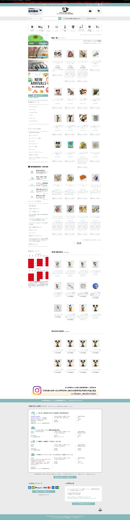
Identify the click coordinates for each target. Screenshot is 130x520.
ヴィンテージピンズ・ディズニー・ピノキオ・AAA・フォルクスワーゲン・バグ (95, 186)
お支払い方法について (34, 208)
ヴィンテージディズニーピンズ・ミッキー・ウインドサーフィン (82, 217)
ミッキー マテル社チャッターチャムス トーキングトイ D (83, 351)
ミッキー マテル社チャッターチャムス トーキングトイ (95, 316)
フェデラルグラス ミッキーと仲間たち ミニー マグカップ (58, 294)
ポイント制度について (34, 211)
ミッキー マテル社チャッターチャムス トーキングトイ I (83, 371)
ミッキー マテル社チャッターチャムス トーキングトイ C (70, 351)
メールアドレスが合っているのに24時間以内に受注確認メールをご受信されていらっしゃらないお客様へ (38, 240)
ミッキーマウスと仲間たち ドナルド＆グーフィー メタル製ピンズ (95, 62)
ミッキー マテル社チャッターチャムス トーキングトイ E (95, 351)
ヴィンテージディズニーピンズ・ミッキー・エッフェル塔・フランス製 (70, 62)
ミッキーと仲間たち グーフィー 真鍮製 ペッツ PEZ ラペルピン (70, 126)
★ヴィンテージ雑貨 (33, 146)
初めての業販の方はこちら (35, 227)
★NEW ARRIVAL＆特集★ (34, 132)
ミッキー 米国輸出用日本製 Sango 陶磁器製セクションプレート (82, 294)
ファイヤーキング (33, 106)
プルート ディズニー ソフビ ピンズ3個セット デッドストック (70, 153)
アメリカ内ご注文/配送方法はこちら (34, 14)
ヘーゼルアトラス (33, 112)
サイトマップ (126, 0)
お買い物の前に (32, 205)
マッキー (31, 115)
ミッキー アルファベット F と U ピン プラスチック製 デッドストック (57, 62)
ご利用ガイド (91, 4)
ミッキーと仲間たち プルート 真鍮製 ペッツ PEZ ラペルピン (58, 126)
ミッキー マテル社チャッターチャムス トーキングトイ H (70, 371)
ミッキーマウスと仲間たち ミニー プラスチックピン (57, 100)
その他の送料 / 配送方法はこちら (34, 13)
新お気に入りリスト (33, 244)
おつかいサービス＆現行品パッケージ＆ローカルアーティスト (38, 158)
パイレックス (32, 109)
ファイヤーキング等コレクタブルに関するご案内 (38, 223)
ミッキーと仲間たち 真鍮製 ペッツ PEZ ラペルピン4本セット (83, 126)
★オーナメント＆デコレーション (35, 152)
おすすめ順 (94, 41)
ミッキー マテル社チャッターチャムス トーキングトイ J (95, 371)
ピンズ (94, 34)
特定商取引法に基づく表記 (44, 494)
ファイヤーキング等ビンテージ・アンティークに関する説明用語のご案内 (38, 219)
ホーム (81, 34)
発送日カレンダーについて (35, 235)
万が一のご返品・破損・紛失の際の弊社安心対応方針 (38, 215)
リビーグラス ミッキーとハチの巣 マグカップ (95, 272)
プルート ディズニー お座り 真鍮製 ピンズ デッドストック (95, 126)
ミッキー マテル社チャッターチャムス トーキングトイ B (58, 351)
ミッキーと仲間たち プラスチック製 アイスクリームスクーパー (70, 294)
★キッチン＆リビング (33, 135)
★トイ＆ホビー (32, 141)
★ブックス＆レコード (33, 143)
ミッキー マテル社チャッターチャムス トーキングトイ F (58, 371)
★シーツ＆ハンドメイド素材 (35, 138)
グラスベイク (32, 118)
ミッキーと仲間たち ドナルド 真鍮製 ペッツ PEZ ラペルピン (95, 100)
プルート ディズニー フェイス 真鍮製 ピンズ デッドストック (57, 153)
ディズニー (99, 34)
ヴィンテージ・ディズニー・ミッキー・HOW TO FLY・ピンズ (95, 153)
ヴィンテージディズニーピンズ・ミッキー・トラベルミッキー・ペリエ (70, 217)
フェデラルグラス (33, 121)
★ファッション (87, 34)
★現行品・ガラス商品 (33, 154)
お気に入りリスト (33, 230)
